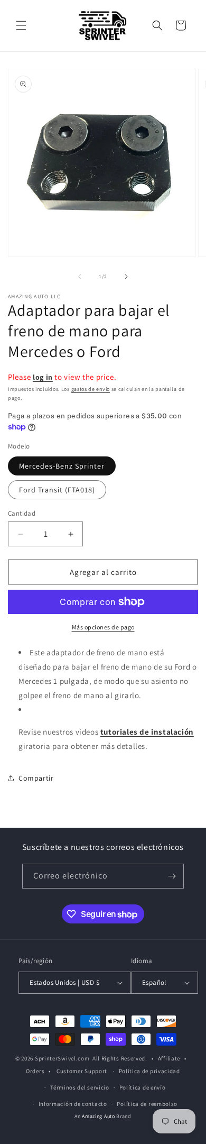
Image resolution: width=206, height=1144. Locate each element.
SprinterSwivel (55, 1058)
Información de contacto (73, 1104)
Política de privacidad (149, 1071)
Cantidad (21, 513)
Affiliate (169, 1058)
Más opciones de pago (103, 627)
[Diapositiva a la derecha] (126, 276)
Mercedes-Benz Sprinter (62, 466)
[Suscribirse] (171, 876)
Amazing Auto (99, 1116)
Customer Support (82, 1071)
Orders (35, 1071)
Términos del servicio (79, 1087)
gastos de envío (90, 389)
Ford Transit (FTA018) (57, 490)
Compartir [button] (35, 778)
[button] (21, 25)
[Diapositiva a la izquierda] (79, 276)
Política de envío (142, 1087)
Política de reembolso (147, 1104)
